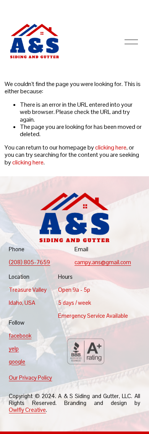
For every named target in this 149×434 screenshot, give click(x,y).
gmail (112, 262)
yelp (14, 348)
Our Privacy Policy (30, 377)
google (17, 361)
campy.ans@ (90, 262)
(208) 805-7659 (29, 262)
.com (125, 262)
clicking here (110, 147)
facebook (20, 335)
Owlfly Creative (27, 409)
